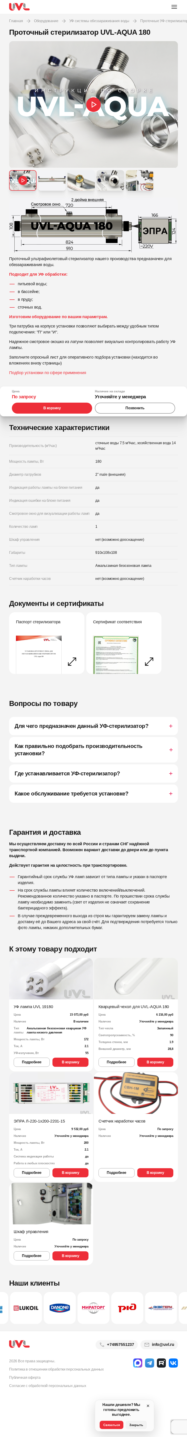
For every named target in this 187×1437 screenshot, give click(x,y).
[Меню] (174, 7)
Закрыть (136, 1425)
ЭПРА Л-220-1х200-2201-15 (39, 1121)
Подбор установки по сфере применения (47, 372)
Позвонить (135, 408)
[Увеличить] (93, 225)
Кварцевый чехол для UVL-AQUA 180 (134, 1006)
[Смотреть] (93, 104)
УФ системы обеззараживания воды (99, 21)
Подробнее (32, 1062)
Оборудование (46, 21)
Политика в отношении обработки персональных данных (56, 1369)
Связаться (111, 1425)
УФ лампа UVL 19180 (33, 1006)
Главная (16, 21)
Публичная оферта (25, 1377)
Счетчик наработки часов (122, 1121)
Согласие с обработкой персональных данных (47, 1386)
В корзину (52, 408)
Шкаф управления (31, 1231)
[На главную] (19, 7)
